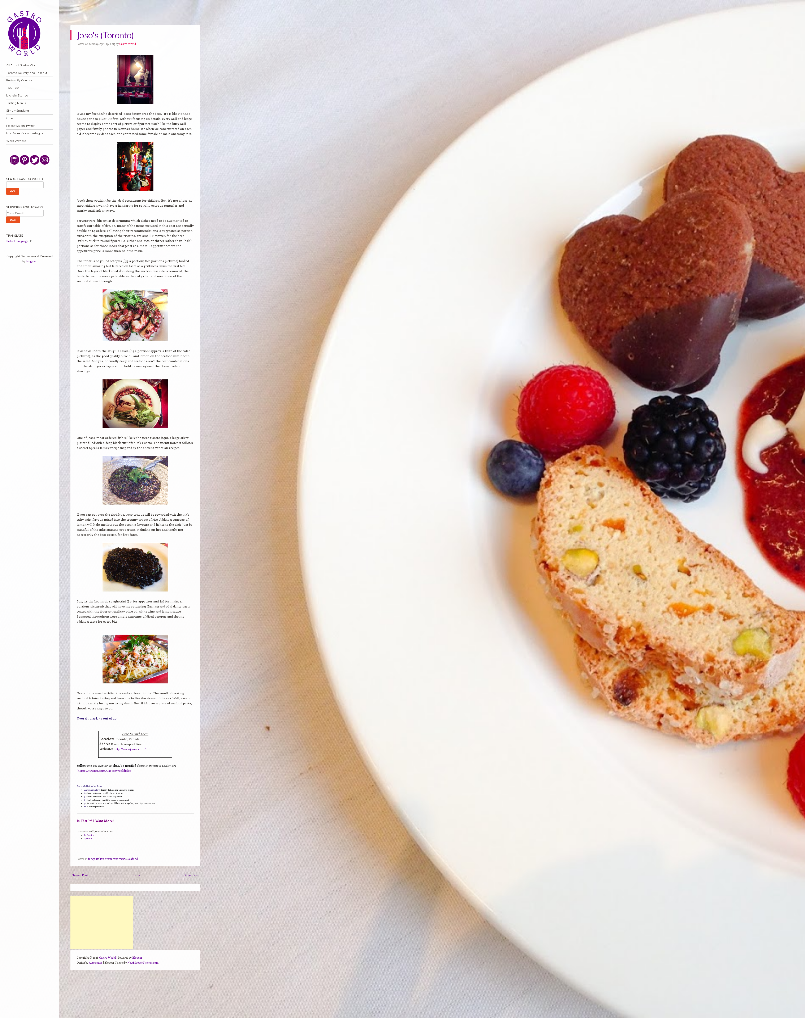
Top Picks (12, 88)
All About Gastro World (22, 65)
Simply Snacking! (18, 110)
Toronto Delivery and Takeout (26, 73)
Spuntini (88, 838)
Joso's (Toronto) (105, 35)
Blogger (31, 261)
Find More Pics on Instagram (25, 133)
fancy (91, 858)
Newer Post (79, 875)
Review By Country (19, 80)
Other (10, 118)
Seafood (132, 858)
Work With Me (16, 141)
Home (135, 875)
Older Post (191, 875)
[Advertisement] (101, 922)
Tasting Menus (16, 103)
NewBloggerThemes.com (142, 962)
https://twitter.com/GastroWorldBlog (104, 770)
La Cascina (89, 835)
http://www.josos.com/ (130, 749)
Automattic (95, 962)
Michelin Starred (17, 95)
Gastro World (127, 44)
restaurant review (115, 858)
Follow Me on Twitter (20, 126)
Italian (100, 858)
